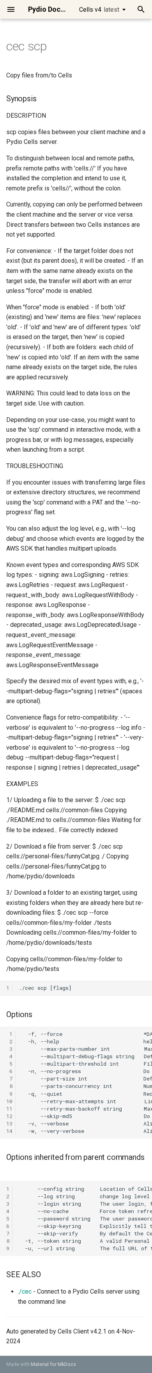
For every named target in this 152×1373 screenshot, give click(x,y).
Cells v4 (99, 9)
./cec (25, 1291)
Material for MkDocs (53, 1364)
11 (9, 1108)
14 (9, 1130)
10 (9, 1101)
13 (9, 1123)
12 (9, 1116)
